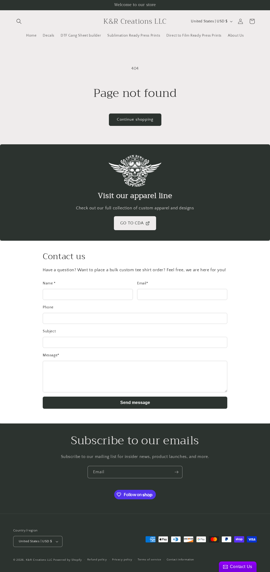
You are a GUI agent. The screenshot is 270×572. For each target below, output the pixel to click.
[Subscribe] (176, 472)
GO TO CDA (131, 223)
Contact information (180, 559)
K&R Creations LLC (39, 559)
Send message (135, 402)
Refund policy (97, 559)
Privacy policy (122, 559)
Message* (51, 355)
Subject (49, 331)
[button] (19, 21)
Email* (142, 283)
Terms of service (149, 559)
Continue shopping (135, 119)
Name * (49, 283)
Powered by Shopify (67, 559)
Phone (48, 307)
